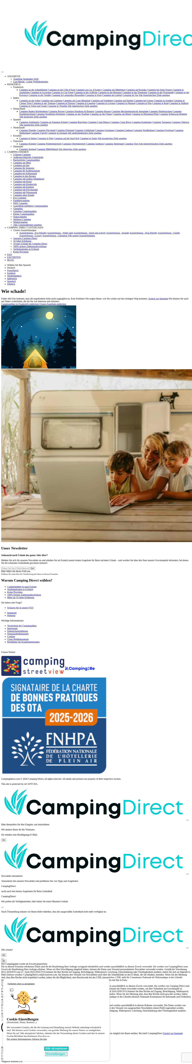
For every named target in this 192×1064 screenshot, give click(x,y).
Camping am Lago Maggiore (76, 100)
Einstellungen (56, 1053)
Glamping (18, 208)
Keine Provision (20, 252)
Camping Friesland (65, 130)
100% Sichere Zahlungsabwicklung (24, 595)
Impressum (12, 628)
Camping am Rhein (122, 114)
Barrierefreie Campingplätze (26, 160)
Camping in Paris (93, 95)
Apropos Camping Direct (25, 238)
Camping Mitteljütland (47, 149)
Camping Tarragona (161, 122)
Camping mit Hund (22, 181)
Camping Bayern (56, 111)
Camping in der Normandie (161, 92)
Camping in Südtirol (178, 103)
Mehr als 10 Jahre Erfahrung (20, 597)
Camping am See (21, 165)
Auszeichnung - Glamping (54, 235)
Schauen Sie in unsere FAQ (20, 607)
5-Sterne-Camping (22, 154)
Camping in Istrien (28, 138)
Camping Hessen (103, 111)
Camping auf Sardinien (102, 100)
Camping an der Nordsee (77, 114)
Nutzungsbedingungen (18, 634)
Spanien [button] (17, 119)
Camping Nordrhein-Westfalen (50, 114)
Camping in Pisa (144, 103)
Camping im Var (130, 95)
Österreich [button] (18, 141)
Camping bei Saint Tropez (159, 90)
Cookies (11, 636)
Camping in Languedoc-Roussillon (68, 95)
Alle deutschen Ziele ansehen (33, 117)
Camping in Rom (160, 103)
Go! (32, 568)
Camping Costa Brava (120, 122)
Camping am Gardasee (51, 100)
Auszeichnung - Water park (60, 233)
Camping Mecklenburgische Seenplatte (129, 111)
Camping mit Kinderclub (25, 184)
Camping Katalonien (142, 122)
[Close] (187, 820)
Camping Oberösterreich (74, 144)
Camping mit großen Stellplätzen (28, 179)
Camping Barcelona (77, 122)
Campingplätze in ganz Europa (21, 586)
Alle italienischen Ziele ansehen (83, 106)
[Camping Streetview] (33, 675)
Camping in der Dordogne (134, 92)
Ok (3, 840)
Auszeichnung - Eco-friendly (33, 233)
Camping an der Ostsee (101, 114)
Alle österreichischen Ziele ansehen (155, 144)
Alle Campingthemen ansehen (27, 225)
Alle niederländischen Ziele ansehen (84, 133)
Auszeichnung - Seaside (117, 233)
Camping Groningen (105, 130)
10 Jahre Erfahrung (22, 241)
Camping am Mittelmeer (114, 90)
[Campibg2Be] (80, 675)
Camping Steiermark (114, 144)
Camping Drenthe (27, 130)
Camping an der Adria (29, 100)
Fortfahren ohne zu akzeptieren (21, 984)
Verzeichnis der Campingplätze (22, 625)
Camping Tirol (131, 144)
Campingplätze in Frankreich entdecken (20, 304)
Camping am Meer (22, 162)
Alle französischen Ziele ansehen (154, 95)
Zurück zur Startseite (158, 298)
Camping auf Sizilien (124, 100)
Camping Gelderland (84, 130)
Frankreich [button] (18, 87)
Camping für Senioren (23, 168)
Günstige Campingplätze (25, 211)
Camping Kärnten (27, 144)
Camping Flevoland (46, 130)
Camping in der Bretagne (110, 92)
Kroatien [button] (17, 135)
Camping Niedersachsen (160, 111)
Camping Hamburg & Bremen (79, 111)
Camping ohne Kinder (23, 195)
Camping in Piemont (125, 103)
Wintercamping (20, 222)
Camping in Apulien (163, 100)
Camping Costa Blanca (99, 122)
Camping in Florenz (65, 103)
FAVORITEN (14, 257)
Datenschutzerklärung (17, 631)
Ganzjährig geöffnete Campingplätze (30, 206)
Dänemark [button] (18, 146)
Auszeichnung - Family (169, 233)
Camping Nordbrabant (144, 130)
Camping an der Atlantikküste (33, 90)
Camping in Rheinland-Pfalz (145, 114)
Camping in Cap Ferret (63, 92)
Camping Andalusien (29, 122)
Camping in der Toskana (44, 103)
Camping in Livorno (105, 103)
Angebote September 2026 (26, 79)
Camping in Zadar (88, 138)
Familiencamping (21, 200)
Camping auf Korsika (136, 90)
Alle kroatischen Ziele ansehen (112, 138)
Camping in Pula (45, 138)
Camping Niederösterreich (49, 144)
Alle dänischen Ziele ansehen (72, 149)
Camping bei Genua (143, 100)
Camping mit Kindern (23, 187)
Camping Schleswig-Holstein (173, 114)
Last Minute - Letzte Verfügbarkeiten (30, 81)
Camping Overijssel (164, 130)
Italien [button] (16, 98)
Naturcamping (20, 216)
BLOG (10, 260)
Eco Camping (19, 198)
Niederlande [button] (19, 127)
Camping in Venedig (57, 106)
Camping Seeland (27, 149)
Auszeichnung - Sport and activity (90, 233)
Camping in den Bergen (24, 176)
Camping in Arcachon (40, 92)
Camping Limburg (124, 130)
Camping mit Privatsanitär (25, 189)
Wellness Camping (22, 219)
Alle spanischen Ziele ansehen (33, 125)
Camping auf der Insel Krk (66, 138)
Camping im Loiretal (112, 95)
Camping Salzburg (95, 144)
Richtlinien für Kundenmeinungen (23, 642)
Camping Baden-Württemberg (33, 111)
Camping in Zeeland (57, 133)
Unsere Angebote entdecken (52, 304)
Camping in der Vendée (40, 95)
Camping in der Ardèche (85, 92)
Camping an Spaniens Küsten (54, 122)
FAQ (9, 254)
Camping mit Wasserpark (25, 192)
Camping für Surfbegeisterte (26, 171)
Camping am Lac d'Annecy (89, 90)
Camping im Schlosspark (25, 173)
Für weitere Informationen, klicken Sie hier (27, 1039)
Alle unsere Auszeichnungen (81, 235)
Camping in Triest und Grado (33, 106)
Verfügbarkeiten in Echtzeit (26, 249)
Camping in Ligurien (85, 103)
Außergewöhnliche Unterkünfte (28, 157)
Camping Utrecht (39, 133)
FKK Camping (20, 203)
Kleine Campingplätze (23, 214)
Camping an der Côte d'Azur (61, 90)
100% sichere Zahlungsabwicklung (29, 246)
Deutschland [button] (19, 108)
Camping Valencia (180, 122)
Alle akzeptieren (56, 1048)
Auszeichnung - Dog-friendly (143, 233)
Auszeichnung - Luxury (30, 235)
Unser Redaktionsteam (18, 639)
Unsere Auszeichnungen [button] (24, 230)
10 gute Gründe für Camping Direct (30, 243)
